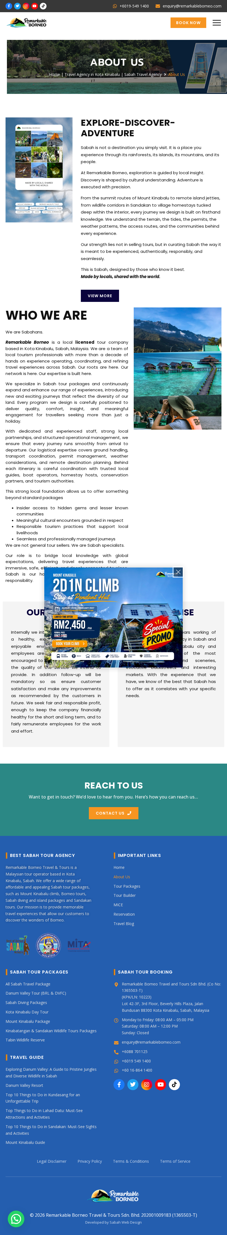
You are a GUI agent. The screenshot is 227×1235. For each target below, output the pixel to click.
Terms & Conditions (131, 1161)
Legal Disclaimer (51, 1161)
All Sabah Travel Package (28, 983)
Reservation (124, 914)
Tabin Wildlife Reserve (25, 1040)
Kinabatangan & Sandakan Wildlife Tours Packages (51, 1030)
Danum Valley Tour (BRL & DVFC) (36, 993)
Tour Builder (125, 895)
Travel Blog (124, 923)
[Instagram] (26, 6)
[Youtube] (34, 6)
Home (119, 867)
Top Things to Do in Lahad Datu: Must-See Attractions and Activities (44, 1114)
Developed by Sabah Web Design (113, 1221)
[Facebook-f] (9, 6)
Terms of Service (175, 1161)
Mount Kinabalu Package (28, 1021)
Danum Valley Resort (24, 1085)
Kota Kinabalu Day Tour (27, 1012)
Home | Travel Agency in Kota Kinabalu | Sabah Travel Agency (105, 74)
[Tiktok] (43, 6)
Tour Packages (127, 886)
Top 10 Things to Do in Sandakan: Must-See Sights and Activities (51, 1130)
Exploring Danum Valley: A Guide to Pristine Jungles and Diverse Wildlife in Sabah (51, 1073)
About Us (122, 876)
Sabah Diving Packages (26, 1002)
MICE (118, 904)
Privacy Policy (90, 1161)
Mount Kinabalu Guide (25, 1142)
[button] (216, 22)
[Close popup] (178, 572)
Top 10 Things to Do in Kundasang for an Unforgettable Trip (43, 1098)
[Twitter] (17, 6)
